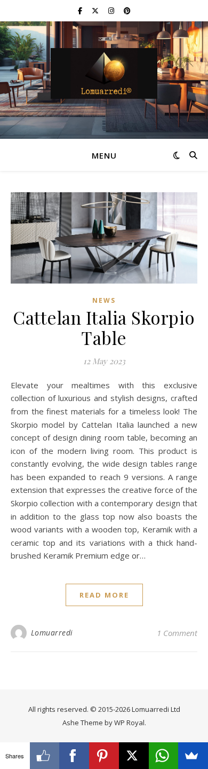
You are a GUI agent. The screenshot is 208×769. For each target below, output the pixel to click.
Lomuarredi (52, 632)
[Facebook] (74, 755)
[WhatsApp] (164, 755)
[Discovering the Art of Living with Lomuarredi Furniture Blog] (104, 73)
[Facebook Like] (45, 755)
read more (104, 595)
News (104, 300)
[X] (134, 755)
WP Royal (129, 722)
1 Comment (177, 632)
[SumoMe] (193, 755)
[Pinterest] (104, 755)
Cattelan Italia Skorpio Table (104, 327)
